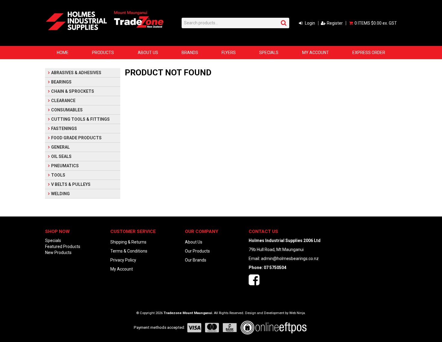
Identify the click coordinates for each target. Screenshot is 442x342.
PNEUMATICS (65, 165)
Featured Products (62, 246)
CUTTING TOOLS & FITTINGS (80, 119)
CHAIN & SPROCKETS (72, 91)
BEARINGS (61, 82)
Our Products (197, 251)
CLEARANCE (63, 100)
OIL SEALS (61, 156)
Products (103, 52)
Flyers (229, 52)
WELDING (60, 193)
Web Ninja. (297, 313)
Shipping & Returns (128, 242)
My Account (315, 52)
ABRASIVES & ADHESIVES (76, 72)
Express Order (368, 52)
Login (310, 23)
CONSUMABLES (67, 109)
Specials (268, 52)
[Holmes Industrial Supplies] (76, 20)
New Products (58, 252)
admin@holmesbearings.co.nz (290, 258)
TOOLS (58, 175)
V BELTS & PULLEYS (71, 184)
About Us (148, 52)
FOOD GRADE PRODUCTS (76, 137)
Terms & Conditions (128, 251)
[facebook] (254, 282)
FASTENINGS (64, 128)
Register (335, 23)
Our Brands (195, 260)
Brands (190, 52)
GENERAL (60, 147)
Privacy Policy (123, 260)
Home (63, 52)
